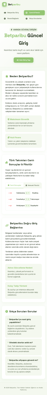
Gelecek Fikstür (33, 185)
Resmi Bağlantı (13, 18)
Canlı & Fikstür (34, 12)
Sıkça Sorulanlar (35, 18)
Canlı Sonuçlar (15, 185)
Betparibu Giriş (13, 12)
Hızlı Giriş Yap (24, 60)
